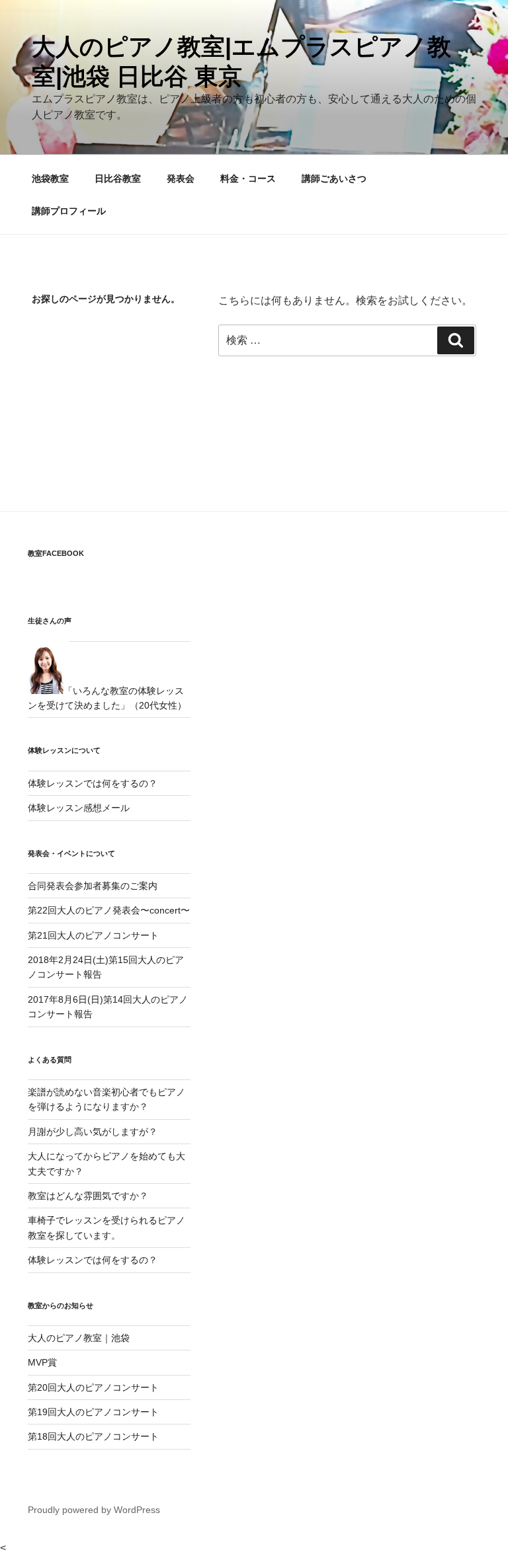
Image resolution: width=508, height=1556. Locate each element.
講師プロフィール (69, 211)
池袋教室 (50, 178)
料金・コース (248, 178)
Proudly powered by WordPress (94, 1509)
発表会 (180, 178)
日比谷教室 (118, 178)
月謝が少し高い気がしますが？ (92, 1131)
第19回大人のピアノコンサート (93, 1412)
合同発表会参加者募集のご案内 (92, 885)
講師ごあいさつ (334, 178)
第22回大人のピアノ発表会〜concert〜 (109, 910)
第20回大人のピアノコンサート (93, 1387)
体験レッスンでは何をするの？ (92, 783)
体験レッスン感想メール (79, 807)
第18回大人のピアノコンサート (93, 1436)
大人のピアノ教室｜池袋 (79, 1338)
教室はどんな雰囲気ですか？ (88, 1195)
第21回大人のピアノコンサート (93, 935)
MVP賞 (42, 1362)
